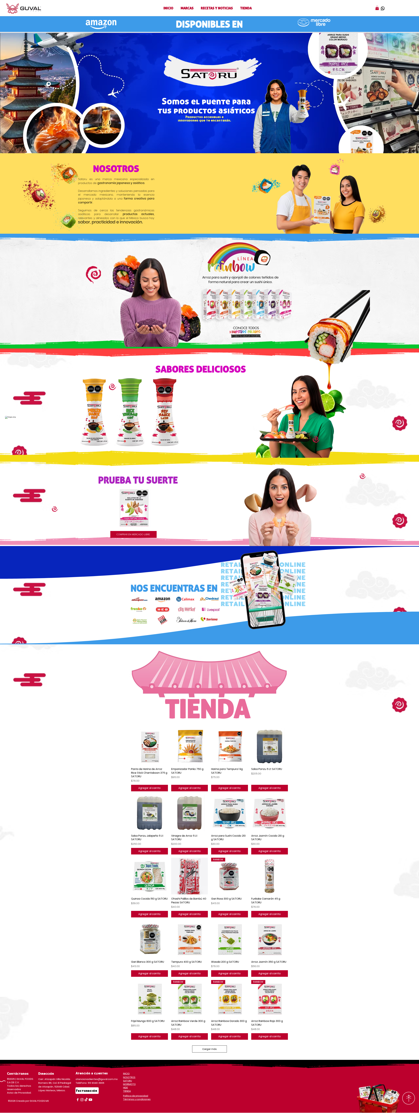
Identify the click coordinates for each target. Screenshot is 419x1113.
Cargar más (209, 1049)
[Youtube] (90, 1100)
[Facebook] (78, 1100)
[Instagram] (82, 1100)
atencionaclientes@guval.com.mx (97, 1079)
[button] (187, 8)
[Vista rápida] (149, 746)
